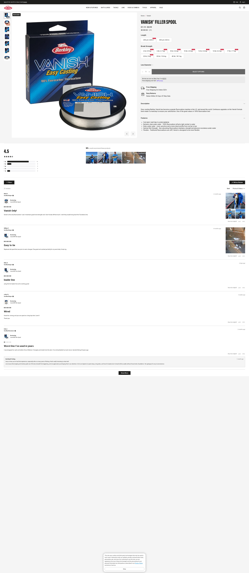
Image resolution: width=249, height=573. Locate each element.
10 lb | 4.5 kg (189, 50)
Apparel (153, 7)
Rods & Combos (133, 7)
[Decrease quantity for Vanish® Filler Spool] (143, 72)
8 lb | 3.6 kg (175, 50)
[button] (126, 134)
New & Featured (92, 7)
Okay (124, 569)
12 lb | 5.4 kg (203, 50)
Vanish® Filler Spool (15, 236)
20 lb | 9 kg (148, 55)
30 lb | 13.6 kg (161, 56)
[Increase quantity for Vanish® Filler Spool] (149, 72)
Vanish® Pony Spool (15, 271)
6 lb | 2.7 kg (162, 50)
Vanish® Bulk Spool (15, 202)
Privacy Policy (139, 563)
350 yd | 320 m (164, 40)
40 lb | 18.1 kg (176, 56)
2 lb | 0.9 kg (148, 50)
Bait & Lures (105, 7)
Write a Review (239, 183)
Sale (161, 7)
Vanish (149, 16)
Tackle (115, 7)
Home (143, 16)
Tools (144, 7)
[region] (116, 158)
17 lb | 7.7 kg (232, 50)
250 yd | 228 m (149, 39)
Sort (228, 188)
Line (123, 7)
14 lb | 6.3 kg (218, 50)
